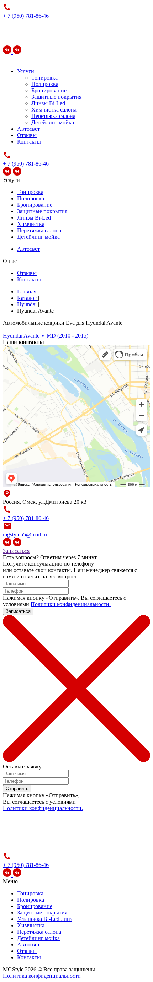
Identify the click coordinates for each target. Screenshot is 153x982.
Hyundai (27, 304)
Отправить (17, 788)
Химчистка (30, 224)
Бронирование (49, 90)
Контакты (29, 142)
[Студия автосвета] (8, 52)
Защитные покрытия (56, 97)
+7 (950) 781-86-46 (117, 564)
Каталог (27, 298)
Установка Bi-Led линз (44, 919)
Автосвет (28, 129)
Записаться (16, 551)
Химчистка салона (53, 110)
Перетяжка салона (53, 116)
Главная (26, 291)
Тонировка (44, 78)
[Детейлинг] (17, 52)
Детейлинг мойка (52, 122)
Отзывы (27, 135)
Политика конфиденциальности (42, 976)
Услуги (25, 71)
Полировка (44, 84)
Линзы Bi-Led (48, 103)
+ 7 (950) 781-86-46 (26, 16)
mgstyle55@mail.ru (25, 535)
